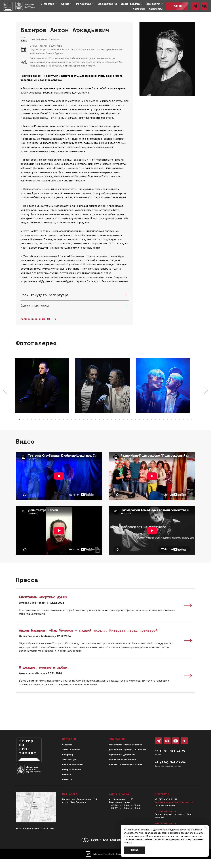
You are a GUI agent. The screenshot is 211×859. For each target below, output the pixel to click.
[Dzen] (184, 740)
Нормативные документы (122, 754)
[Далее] (206, 390)
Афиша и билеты (71, 750)
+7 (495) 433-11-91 (170, 750)
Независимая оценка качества (125, 745)
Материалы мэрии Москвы (122, 759)
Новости (66, 774)
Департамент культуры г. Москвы (127, 750)
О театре (67, 745)
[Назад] (5, 390)
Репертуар (67, 754)
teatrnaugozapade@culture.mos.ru (174, 802)
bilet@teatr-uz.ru (165, 811)
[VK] (204, 6)
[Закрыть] (205, 827)
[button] (19, 419)
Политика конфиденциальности (125, 764)
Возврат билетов (71, 769)
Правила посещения (72, 764)
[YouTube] (175, 740)
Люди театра (69, 759)
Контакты (67, 779)
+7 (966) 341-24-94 (170, 762)
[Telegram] (194, 6)
